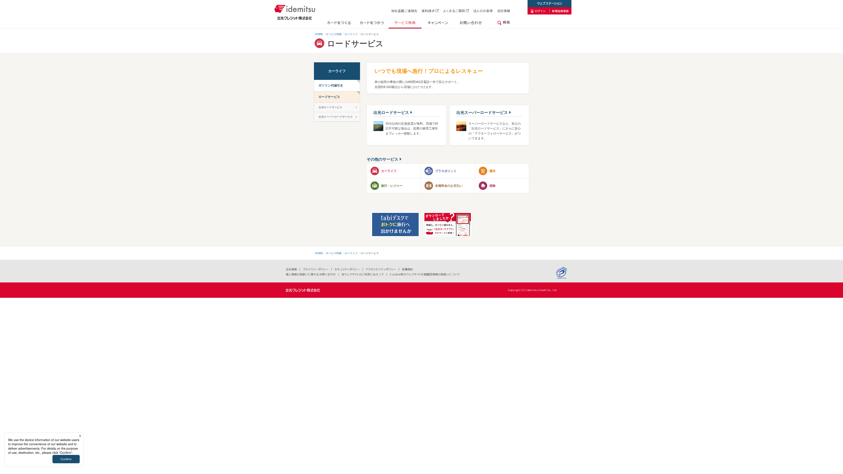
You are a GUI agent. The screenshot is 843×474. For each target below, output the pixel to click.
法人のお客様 (483, 11)
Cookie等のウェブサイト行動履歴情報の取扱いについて (425, 274)
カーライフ (351, 34)
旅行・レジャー (392, 185)
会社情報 (503, 11)
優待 (492, 171)
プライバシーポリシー (316, 269)
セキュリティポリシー (347, 269)
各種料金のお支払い (449, 185)
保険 (492, 185)
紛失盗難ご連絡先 (404, 11)
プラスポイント (446, 171)
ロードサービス (329, 97)
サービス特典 (334, 34)
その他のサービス (382, 159)
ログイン (540, 11)
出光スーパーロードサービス (482, 112)
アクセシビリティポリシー (381, 269)
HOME (319, 34)
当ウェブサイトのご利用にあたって (363, 274)
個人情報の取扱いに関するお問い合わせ (311, 274)
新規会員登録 (560, 11)
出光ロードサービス (391, 112)
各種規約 (407, 269)
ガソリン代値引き (331, 85)
